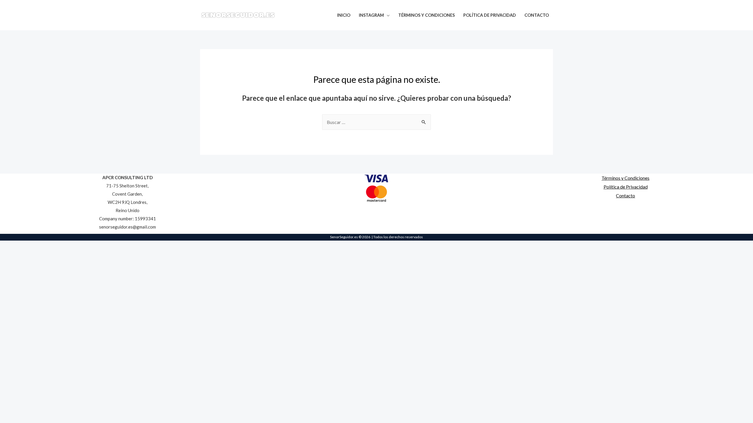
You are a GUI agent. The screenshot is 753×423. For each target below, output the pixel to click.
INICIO (343, 15)
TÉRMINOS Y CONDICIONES (426, 15)
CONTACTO (536, 15)
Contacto (625, 195)
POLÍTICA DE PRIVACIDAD (489, 15)
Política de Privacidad (626, 186)
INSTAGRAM (371, 15)
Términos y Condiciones (625, 178)
